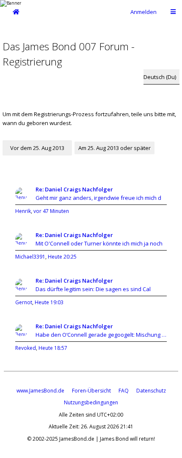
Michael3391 (30, 256)
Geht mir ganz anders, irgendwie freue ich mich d (98, 198)
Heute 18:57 (53, 348)
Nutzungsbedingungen (91, 402)
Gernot (23, 302)
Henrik (23, 211)
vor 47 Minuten (51, 211)
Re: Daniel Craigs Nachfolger (74, 189)
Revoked (25, 348)
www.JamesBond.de (40, 390)
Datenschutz (151, 390)
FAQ (124, 390)
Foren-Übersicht (91, 390)
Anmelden (143, 12)
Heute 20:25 (62, 256)
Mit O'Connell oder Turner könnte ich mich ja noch (99, 243)
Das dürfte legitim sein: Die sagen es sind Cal (93, 289)
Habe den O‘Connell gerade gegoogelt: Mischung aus (101, 334)
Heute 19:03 (49, 302)
